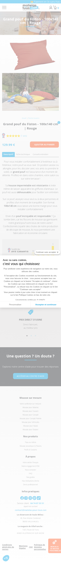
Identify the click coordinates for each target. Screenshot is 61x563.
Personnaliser (15, 304)
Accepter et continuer (45, 304)
